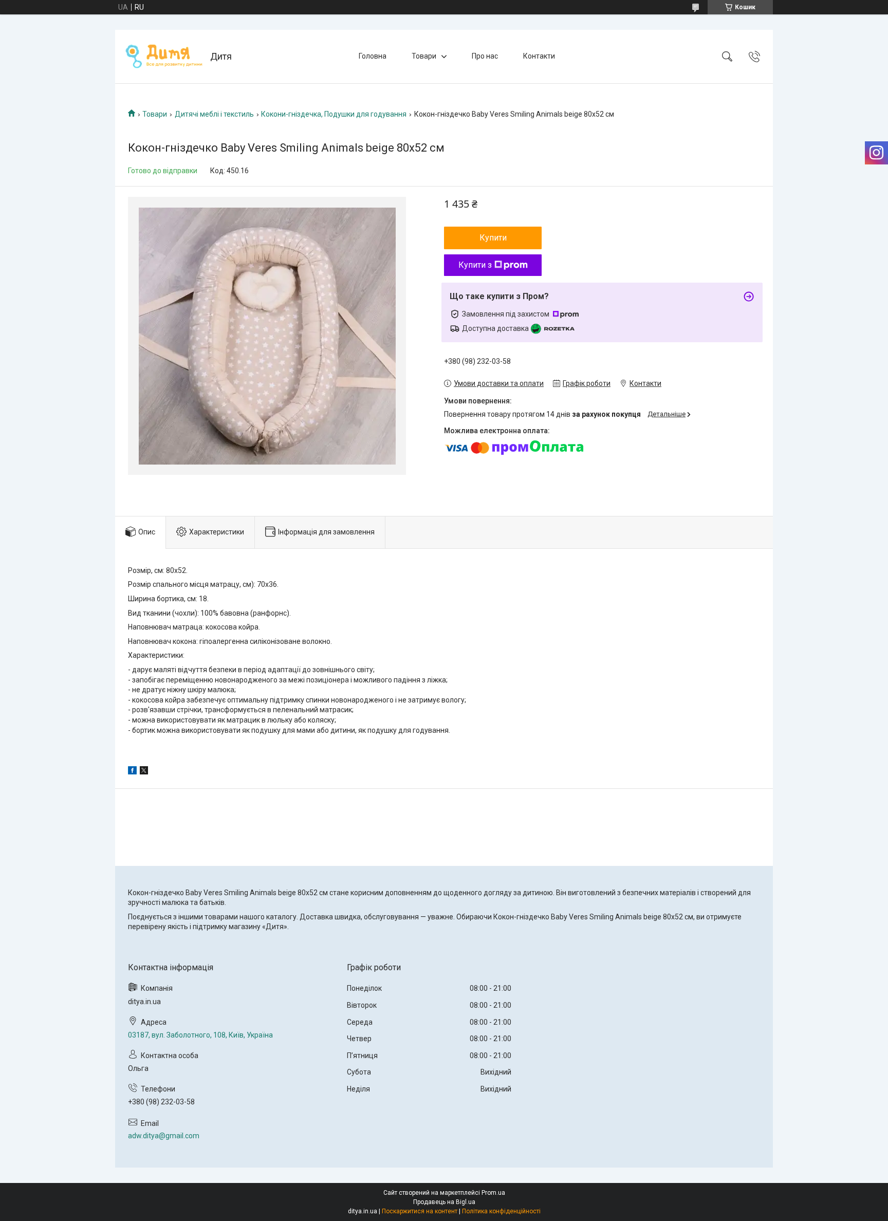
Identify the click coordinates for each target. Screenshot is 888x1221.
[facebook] (132, 772)
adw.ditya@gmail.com (163, 1136)
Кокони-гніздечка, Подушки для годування (333, 114)
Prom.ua (493, 1192)
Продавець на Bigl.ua (444, 1202)
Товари (424, 56)
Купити (493, 238)
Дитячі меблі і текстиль (214, 114)
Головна (372, 56)
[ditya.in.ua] (163, 56)
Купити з (475, 265)
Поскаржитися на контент (419, 1211)
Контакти (539, 56)
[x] (144, 772)
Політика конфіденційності (501, 1211)
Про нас (485, 56)
